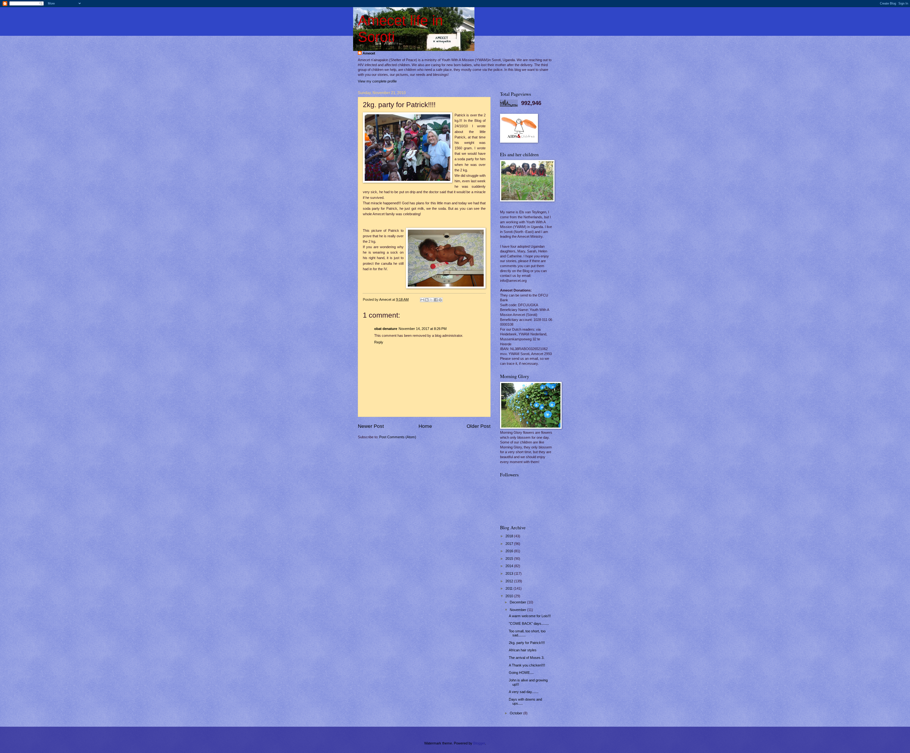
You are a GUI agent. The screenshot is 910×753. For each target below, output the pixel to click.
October (516, 713)
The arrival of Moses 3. (526, 658)
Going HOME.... (521, 673)
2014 (509, 566)
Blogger (479, 743)
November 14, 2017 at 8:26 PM (423, 329)
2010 (509, 596)
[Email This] (422, 299)
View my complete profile (377, 81)
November (518, 610)
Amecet (369, 53)
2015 (509, 559)
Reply (378, 342)
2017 (509, 544)
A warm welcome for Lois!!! (530, 616)
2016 (509, 551)
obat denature (385, 329)
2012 (509, 581)
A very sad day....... (523, 692)
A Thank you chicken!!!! (527, 665)
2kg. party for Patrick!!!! (527, 643)
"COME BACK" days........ (529, 623)
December (518, 602)
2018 (509, 536)
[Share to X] (431, 299)
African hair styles (523, 650)
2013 (509, 573)
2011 (509, 588)
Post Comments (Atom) (397, 437)
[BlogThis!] (426, 299)
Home (425, 426)
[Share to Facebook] (435, 299)
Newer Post (371, 426)
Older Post (479, 426)
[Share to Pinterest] (440, 299)
